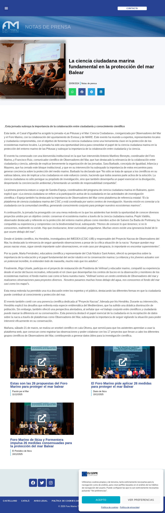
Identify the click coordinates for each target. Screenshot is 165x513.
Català (25, 501)
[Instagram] (51, 483)
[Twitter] (42, 483)
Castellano (10, 501)
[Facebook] (33, 483)
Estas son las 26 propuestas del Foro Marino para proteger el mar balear (38, 385)
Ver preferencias (141, 499)
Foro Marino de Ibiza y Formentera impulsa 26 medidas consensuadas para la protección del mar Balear (41, 443)
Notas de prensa (89, 83)
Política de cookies (109, 507)
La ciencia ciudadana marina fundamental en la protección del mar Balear (111, 66)
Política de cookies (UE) (66, 501)
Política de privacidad (129, 507)
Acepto (101, 499)
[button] (6, 8)
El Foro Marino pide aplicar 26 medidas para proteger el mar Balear (121, 385)
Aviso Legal (41, 501)
